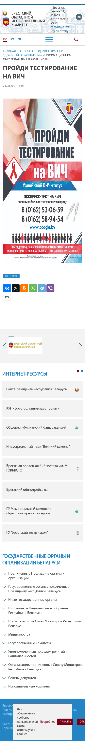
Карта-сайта (10, 724)
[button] (49, 39)
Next (79, 346)
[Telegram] (42, 288)
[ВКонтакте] (7, 288)
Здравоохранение (51, 51)
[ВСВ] (79, 16)
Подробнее (47, 721)
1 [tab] (78, 371)
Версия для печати (7, 297)
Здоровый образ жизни (21, 55)
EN (19, 39)
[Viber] (50, 288)
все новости (11, 276)
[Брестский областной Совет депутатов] (25, 345)
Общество (26, 51)
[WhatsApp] (33, 288)
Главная (9, 51)
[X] (16, 288)
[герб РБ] (5, 13)
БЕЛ (12, 39)
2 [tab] (82, 371)
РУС (5, 39)
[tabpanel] (42, 462)
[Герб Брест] (6, 22)
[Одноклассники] (24, 288)
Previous (5, 346)
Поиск (76, 39)
